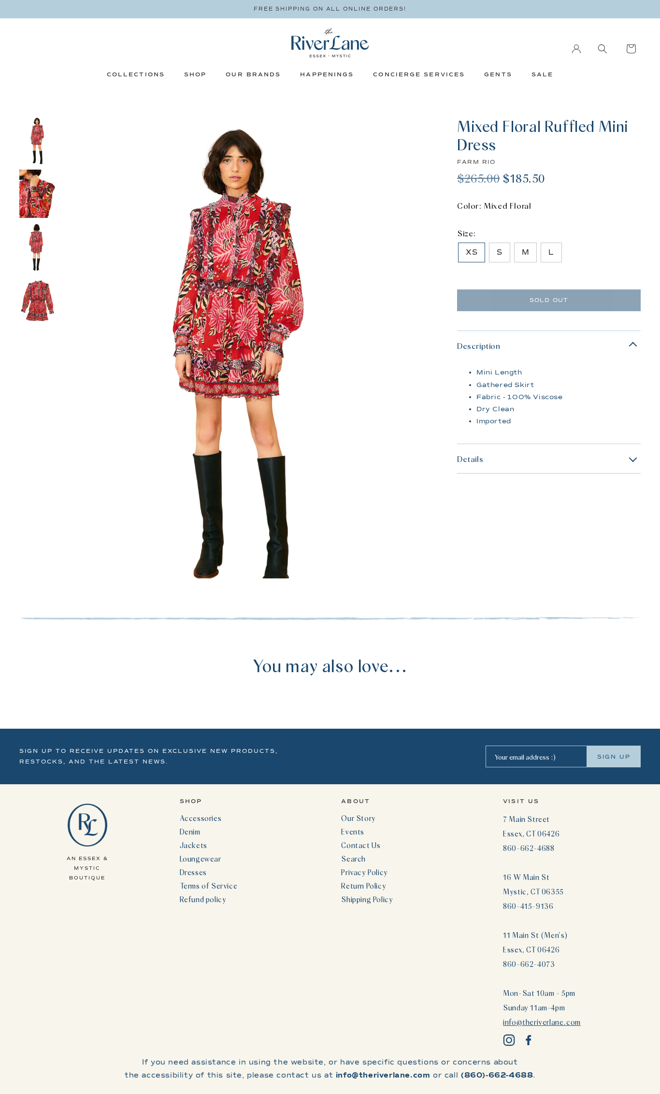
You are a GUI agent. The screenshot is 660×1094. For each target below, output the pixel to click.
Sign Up (614, 756)
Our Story (358, 818)
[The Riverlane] (330, 43)
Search (353, 859)
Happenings (327, 74)
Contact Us (360, 845)
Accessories (201, 818)
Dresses (193, 872)
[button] (602, 48)
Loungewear (200, 859)
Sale (542, 74)
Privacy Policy (364, 872)
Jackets (193, 845)
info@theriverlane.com (542, 1022)
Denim (190, 831)
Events (352, 831)
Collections (136, 74)
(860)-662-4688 (497, 1075)
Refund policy (203, 899)
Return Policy (363, 886)
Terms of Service (209, 886)
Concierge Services (419, 74)
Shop (195, 74)
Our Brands (253, 74)
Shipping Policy (367, 899)
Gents (498, 74)
